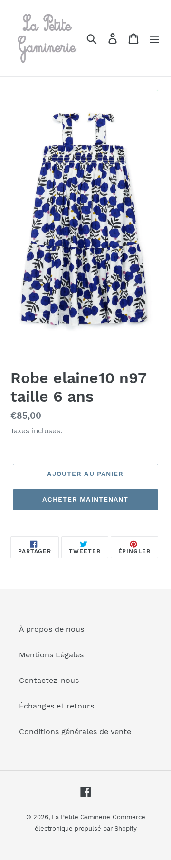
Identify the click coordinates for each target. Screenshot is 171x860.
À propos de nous (51, 629)
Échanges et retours (56, 705)
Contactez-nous (49, 680)
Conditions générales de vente (75, 731)
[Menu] (154, 38)
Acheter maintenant (85, 499)
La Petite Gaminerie (81, 817)
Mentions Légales (51, 654)
